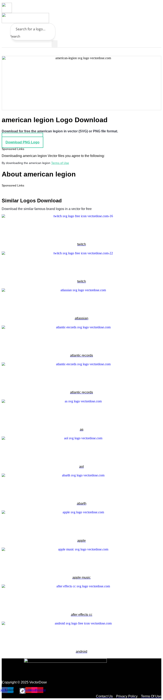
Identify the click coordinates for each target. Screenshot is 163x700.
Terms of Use (60, 163)
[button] (55, 43)
